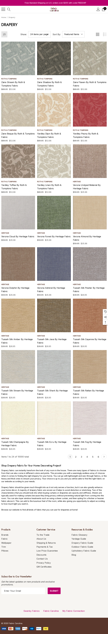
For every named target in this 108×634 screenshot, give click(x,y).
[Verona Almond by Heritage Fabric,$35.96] (90, 212)
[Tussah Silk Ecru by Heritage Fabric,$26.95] (54, 418)
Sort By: (57, 34)
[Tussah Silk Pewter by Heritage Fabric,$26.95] (90, 264)
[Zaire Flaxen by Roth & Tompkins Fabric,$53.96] (90, 58)
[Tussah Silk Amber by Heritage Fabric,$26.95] (18, 315)
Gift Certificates (43, 566)
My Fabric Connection (73, 611)
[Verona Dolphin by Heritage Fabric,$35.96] (18, 264)
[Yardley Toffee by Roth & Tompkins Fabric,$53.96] (18, 161)
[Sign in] (98, 9)
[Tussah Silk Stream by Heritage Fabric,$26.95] (18, 367)
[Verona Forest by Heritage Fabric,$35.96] (54, 212)
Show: (23, 34)
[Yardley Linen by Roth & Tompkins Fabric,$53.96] (54, 161)
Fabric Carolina (51, 611)
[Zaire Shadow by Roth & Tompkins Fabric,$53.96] (54, 58)
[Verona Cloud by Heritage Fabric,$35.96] (18, 212)
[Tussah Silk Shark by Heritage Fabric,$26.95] (54, 367)
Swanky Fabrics (31, 611)
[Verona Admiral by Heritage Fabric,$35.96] (54, 264)
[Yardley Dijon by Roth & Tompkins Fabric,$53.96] (54, 110)
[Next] (104, 456)
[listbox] (73, 34)
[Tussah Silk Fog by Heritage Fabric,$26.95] (90, 418)
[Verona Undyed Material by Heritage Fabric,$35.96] (90, 161)
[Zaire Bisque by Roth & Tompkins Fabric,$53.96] (18, 110)
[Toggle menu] (3, 9)
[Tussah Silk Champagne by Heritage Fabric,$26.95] (18, 418)
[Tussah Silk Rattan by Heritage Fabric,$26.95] (90, 367)
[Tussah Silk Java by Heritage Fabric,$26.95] (54, 315)
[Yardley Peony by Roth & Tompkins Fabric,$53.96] (90, 110)
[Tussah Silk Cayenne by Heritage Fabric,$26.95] (90, 315)
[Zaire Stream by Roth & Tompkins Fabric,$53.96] (18, 58)
